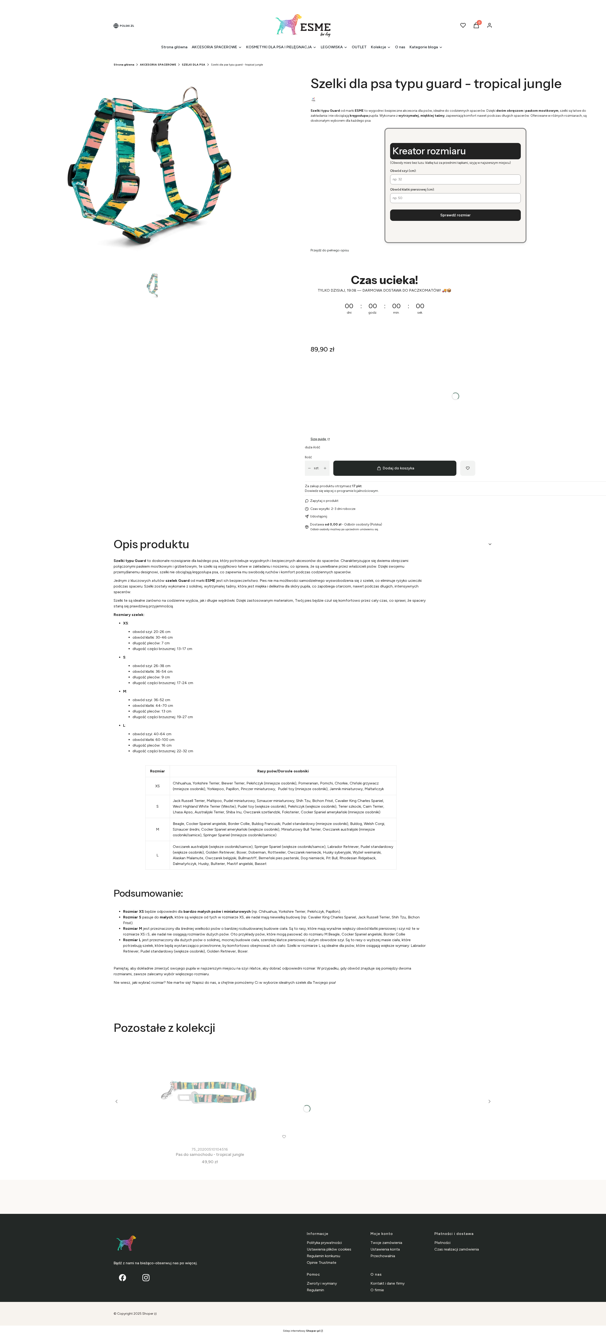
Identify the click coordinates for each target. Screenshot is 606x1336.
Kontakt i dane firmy (387, 1283)
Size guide (319, 439)
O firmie (377, 1290)
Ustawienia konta (385, 1249)
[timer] (455, 298)
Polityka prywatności (324, 1242)
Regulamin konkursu (323, 1256)
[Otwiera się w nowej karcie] (146, 1278)
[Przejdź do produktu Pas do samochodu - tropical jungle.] (210, 1092)
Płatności (442, 1242)
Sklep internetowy (301, 1330)
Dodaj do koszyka (398, 468)
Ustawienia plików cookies (329, 1249)
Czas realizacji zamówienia (456, 1249)
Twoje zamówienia (386, 1242)
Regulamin (315, 1290)
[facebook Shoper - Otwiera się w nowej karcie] (122, 1278)
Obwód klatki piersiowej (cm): (412, 189)
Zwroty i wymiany (322, 1283)
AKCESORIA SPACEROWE (158, 64)
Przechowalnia (382, 1256)
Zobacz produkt (203, 1137)
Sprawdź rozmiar (455, 215)
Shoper (147, 1314)
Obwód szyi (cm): (403, 171)
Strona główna (124, 64)
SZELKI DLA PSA (193, 64)
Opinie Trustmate (321, 1262)
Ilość (308, 457)
